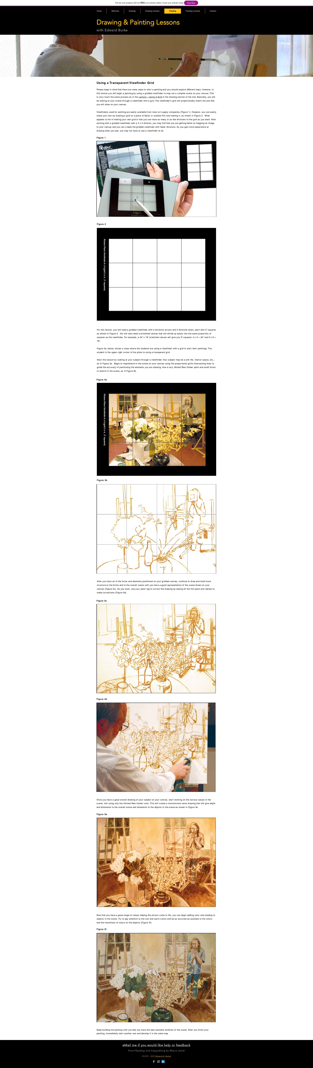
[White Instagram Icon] (158, 1061)
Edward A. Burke (163, 1056)
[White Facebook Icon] (153, 1061)
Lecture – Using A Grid (150, 97)
